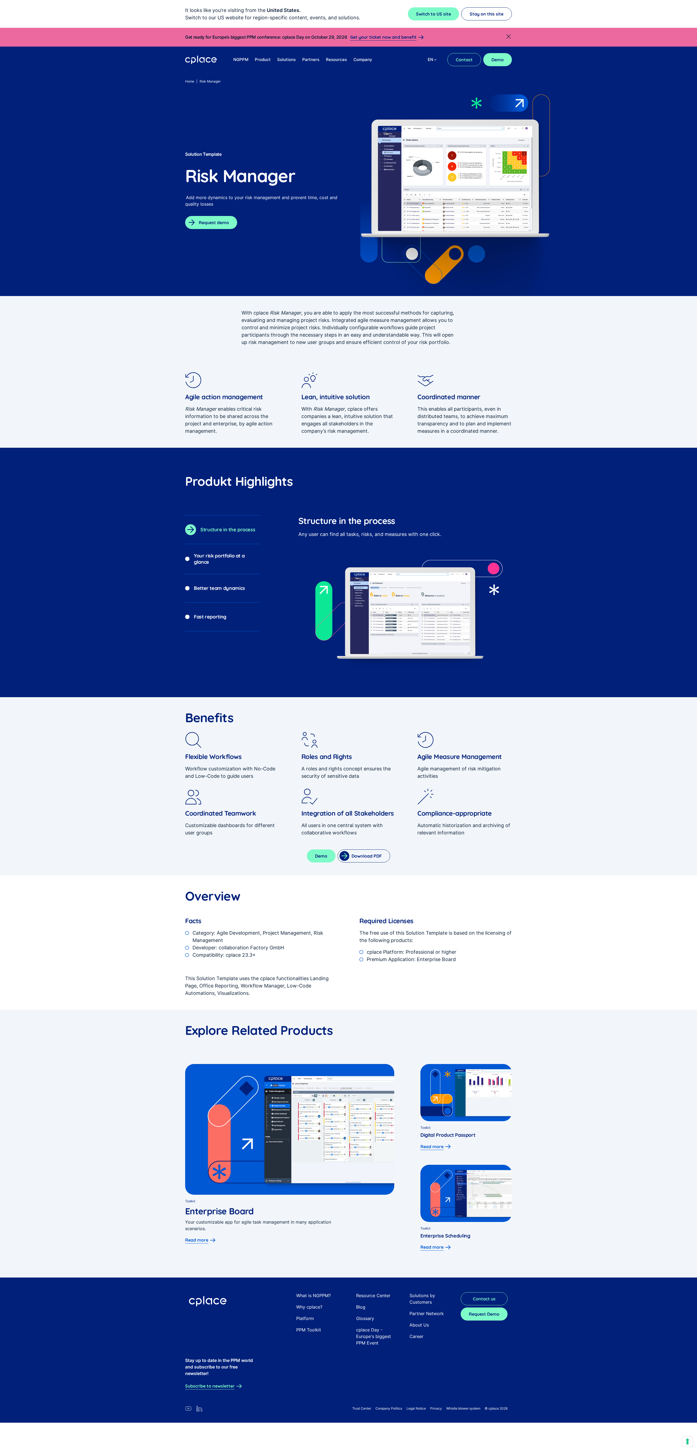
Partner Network (426, 1313)
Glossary (365, 1318)
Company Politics (388, 1408)
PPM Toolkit (308, 1330)
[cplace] (201, 60)
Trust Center (361, 1408)
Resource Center (373, 1295)
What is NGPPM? (313, 1295)
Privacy (436, 1408)
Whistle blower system (463, 1408)
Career (416, 1336)
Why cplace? (309, 1307)
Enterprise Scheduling (445, 1236)
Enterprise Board (219, 1211)
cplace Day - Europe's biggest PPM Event (373, 1336)
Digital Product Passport (447, 1135)
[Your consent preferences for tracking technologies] (687, 1441)
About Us (419, 1325)
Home (189, 81)
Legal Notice (416, 1408)
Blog (360, 1307)
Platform (305, 1318)
